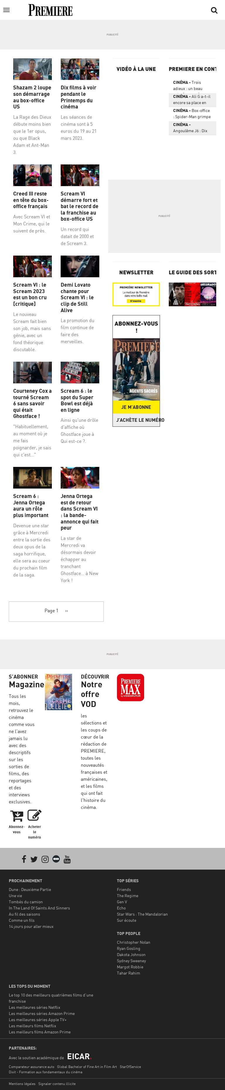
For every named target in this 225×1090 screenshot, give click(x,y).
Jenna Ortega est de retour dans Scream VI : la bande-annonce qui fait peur (79, 512)
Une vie (15, 895)
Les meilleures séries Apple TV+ (38, 1019)
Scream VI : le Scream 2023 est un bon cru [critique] (30, 294)
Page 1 (51, 610)
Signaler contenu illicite (57, 1084)
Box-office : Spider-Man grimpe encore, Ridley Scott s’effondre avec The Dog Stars (192, 114)
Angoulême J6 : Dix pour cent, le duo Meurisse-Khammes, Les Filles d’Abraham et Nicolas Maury (192, 128)
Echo (121, 907)
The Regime (127, 895)
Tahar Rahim (128, 972)
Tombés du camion (26, 901)
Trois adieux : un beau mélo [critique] (187, 86)
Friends (124, 889)
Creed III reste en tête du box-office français (31, 200)
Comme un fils (22, 920)
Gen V (122, 901)
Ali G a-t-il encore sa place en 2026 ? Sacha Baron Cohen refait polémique (191, 100)
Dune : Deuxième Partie (30, 889)
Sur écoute (126, 920)
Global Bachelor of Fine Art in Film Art (87, 1067)
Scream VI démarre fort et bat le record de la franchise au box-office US (79, 206)
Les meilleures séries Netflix (34, 1007)
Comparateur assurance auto (31, 1067)
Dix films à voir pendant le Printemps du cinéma (78, 97)
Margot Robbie (130, 966)
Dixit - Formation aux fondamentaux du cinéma (45, 1072)
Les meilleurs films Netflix (32, 1025)
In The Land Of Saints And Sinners (39, 907)
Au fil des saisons (24, 914)
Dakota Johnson (131, 954)
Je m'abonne (136, 407)
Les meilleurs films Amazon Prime (40, 1031)
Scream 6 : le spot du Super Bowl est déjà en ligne (77, 400)
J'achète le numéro (138, 420)
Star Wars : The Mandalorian (142, 914)
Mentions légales (22, 1084)
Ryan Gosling (128, 948)
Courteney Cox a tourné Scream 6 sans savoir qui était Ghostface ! (32, 403)
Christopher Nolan (133, 942)
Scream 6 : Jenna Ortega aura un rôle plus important (30, 505)
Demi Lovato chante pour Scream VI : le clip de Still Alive (77, 297)
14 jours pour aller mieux (31, 926)
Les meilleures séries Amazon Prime (42, 1013)
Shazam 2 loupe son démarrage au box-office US (32, 97)
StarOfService (130, 1067)
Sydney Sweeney (131, 960)
